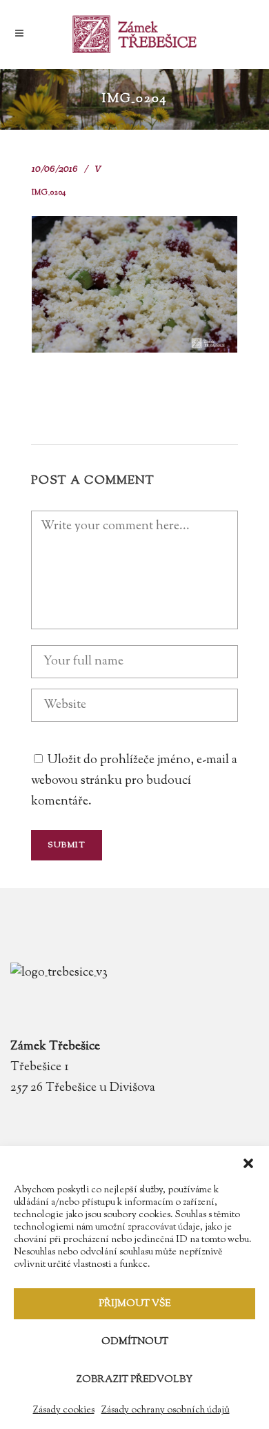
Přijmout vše (134, 1304)
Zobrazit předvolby (134, 1380)
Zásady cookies (63, 1410)
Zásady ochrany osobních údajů (165, 1410)
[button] (248, 1163)
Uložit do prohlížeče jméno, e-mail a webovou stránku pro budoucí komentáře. (134, 781)
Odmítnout (134, 1342)
